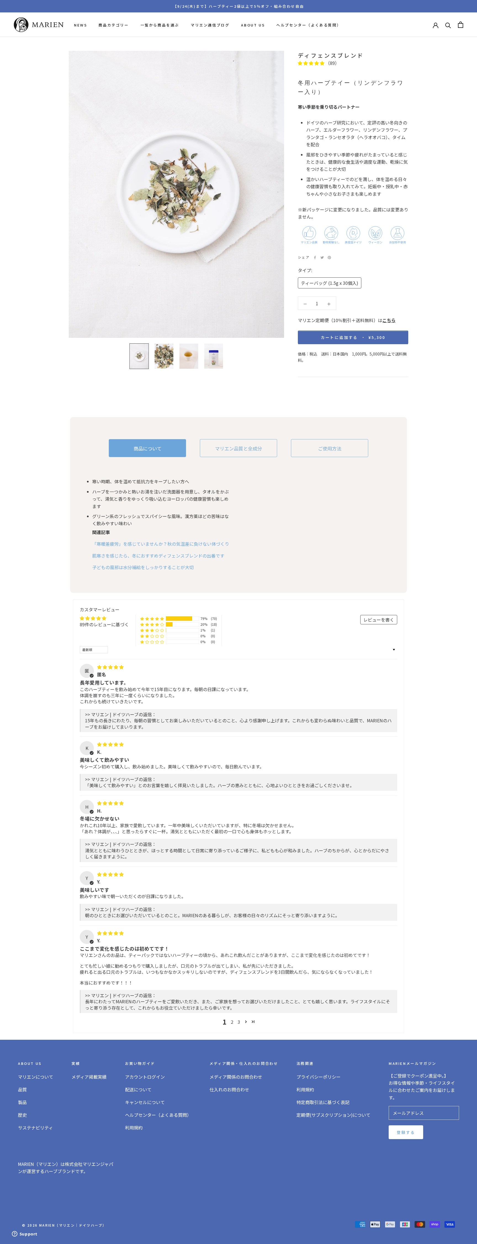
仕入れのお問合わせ (229, 1089)
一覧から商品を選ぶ (160, 25)
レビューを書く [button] (378, 619)
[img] (110, 667)
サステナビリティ (35, 1127)
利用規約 (134, 1127)
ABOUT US (253, 25)
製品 (22, 1102)
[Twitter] (322, 257)
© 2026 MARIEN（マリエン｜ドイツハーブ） (64, 1225)
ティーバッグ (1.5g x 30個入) (329, 283)
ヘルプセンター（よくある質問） (308, 25)
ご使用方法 (329, 448)
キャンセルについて (145, 1102)
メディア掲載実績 (89, 1076)
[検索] (448, 25)
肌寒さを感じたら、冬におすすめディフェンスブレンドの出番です (158, 555)
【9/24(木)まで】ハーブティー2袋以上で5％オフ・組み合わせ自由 (238, 6)
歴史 (22, 1115)
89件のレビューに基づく (104, 624)
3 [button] (239, 1021)
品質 (22, 1089)
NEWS (80, 25)
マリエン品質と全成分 (238, 448)
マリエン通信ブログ (210, 25)
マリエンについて (35, 1076)
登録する (406, 1132)
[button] (311, 63)
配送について (138, 1089)
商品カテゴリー (114, 25)
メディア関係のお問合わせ (236, 1076)
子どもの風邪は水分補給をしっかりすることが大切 (143, 567)
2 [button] (232, 1021)
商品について (147, 448)
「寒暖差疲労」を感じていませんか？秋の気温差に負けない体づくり (160, 543)
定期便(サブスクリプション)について (333, 1115)
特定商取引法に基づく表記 (322, 1102)
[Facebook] (315, 257)
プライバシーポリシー (318, 1076)
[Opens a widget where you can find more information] (25, 1234)
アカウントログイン (145, 1076)
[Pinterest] (329, 257)
